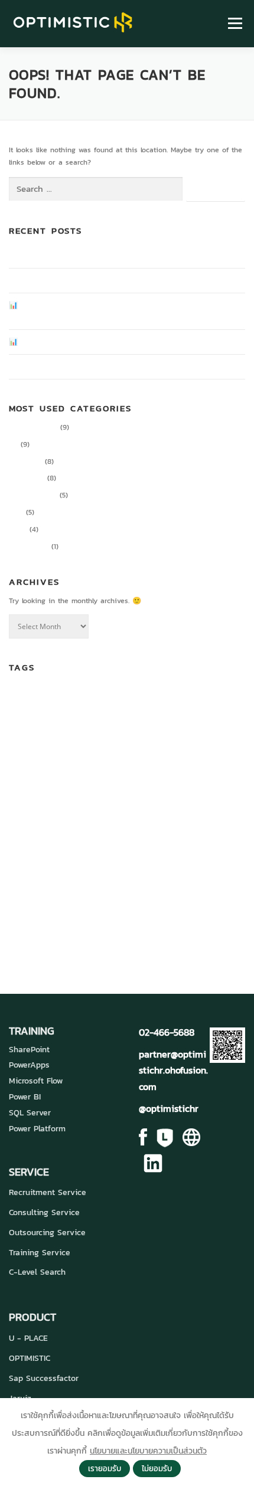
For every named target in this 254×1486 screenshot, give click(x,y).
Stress (202, 889)
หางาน (167, 933)
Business (94, 697)
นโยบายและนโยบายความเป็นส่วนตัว (148, 1451)
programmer (179, 869)
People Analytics (92, 867)
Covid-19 (97, 727)
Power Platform (37, 1128)
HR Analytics (134, 789)
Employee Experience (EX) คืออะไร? (67, 280)
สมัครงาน (123, 933)
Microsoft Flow (36, 1081)
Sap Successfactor (44, 1378)
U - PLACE (28, 1338)
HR (13, 444)
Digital (127, 727)
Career (141, 695)
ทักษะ (20, 933)
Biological (59, 698)
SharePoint (29, 1049)
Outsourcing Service (47, 1232)
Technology (41, 907)
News (18, 529)
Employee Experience (78, 770)
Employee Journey (176, 772)
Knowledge (26, 478)
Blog (16, 512)
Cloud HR (50, 725)
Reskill (18, 890)
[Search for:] (96, 189)
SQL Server (30, 1113)
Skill (39, 889)
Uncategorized (33, 495)
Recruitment (225, 870)
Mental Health (207, 844)
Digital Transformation (65, 748)
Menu (233, 23)
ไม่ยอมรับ (157, 1468)
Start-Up (169, 889)
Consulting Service (44, 1212)
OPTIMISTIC (29, 1358)
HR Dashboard (193, 789)
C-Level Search (37, 1272)
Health (94, 790)
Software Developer (109, 889)
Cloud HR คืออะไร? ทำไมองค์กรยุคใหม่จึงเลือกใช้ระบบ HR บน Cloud (111, 366)
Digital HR (25, 461)
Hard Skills (60, 789)
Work (128, 907)
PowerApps (29, 1065)
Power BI (25, 1097)
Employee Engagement (172, 749)
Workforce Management (178, 909)
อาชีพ (200, 933)
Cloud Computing (194, 698)
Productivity (28, 546)
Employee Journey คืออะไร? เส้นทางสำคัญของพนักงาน (93, 255)
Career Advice (33, 427)
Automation (26, 698)
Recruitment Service (47, 1192)
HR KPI (19, 815)
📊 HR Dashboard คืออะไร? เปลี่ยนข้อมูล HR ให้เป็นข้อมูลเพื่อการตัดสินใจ (120, 341)
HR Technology (90, 811)
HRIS (232, 790)
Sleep (59, 890)
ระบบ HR (65, 931)
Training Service (39, 1252)
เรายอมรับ (104, 1468)
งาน (223, 908)
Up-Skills (94, 908)
